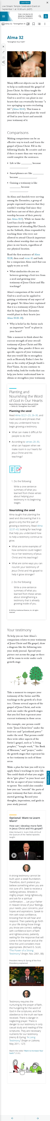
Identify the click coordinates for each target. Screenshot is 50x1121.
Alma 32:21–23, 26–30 (26, 415)
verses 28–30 (32, 441)
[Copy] (3, 57)
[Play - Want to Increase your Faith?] (14, 1071)
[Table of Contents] (3, 24)
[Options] (44, 24)
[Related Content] (39, 24)
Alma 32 (15, 37)
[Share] (3, 62)
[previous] (12, 1118)
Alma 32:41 (19, 109)
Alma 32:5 (17, 219)
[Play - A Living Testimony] (14, 981)
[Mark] (3, 52)
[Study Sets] (28, 24)
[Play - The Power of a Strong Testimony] (14, 855)
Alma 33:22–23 (14, 318)
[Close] (3, 46)
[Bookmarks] (33, 24)
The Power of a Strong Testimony (21, 952)
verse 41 (28, 258)
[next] (38, 1118)
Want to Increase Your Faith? (26, 1052)
